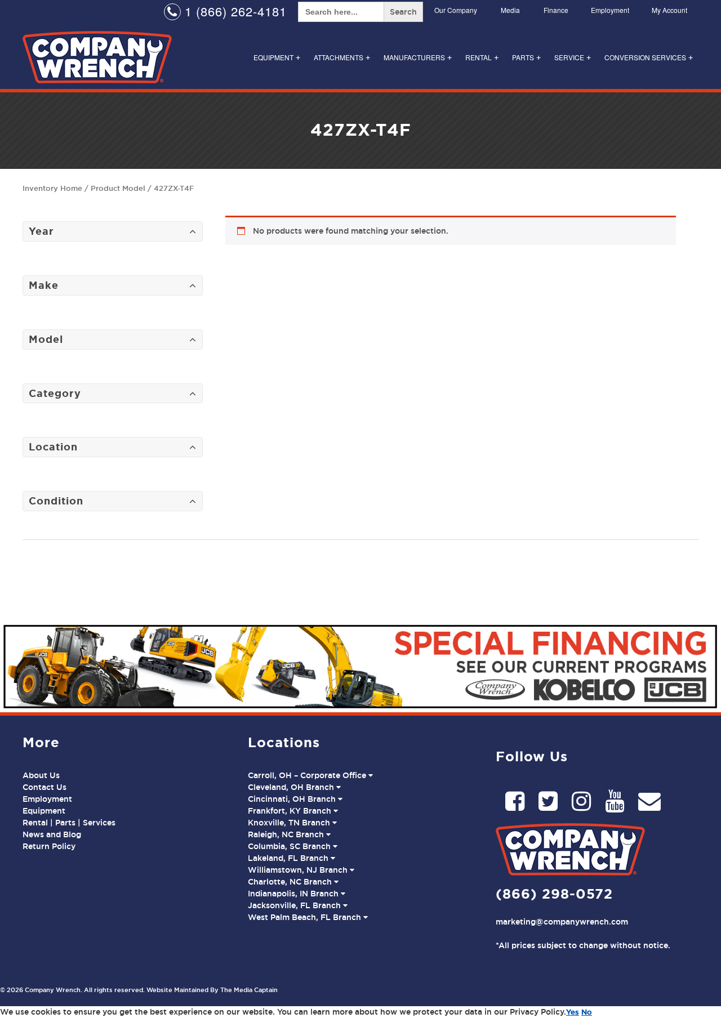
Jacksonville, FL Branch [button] (295, 905)
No (586, 1012)
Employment (610, 10)
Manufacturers (418, 57)
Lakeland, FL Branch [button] (289, 858)
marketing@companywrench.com (562, 921)
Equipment (276, 57)
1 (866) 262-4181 (234, 11)
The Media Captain (249, 989)
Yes (572, 1012)
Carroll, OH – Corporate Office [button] (308, 775)
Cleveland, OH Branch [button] (292, 787)
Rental (482, 57)
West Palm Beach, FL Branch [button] (305, 917)
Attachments (342, 57)
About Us (41, 775)
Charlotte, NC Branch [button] (291, 881)
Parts (526, 57)
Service (572, 57)
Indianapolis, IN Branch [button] (294, 893)
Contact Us (44, 787)
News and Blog (52, 834)
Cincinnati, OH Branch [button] (293, 798)
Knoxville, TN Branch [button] (290, 822)
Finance (556, 10)
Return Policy (49, 846)
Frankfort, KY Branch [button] (290, 810)
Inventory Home (52, 188)
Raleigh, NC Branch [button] (287, 834)
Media (510, 10)
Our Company (455, 10)
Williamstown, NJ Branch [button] (299, 869)
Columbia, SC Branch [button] (290, 846)
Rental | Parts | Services (69, 822)
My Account (669, 10)
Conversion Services (648, 57)
